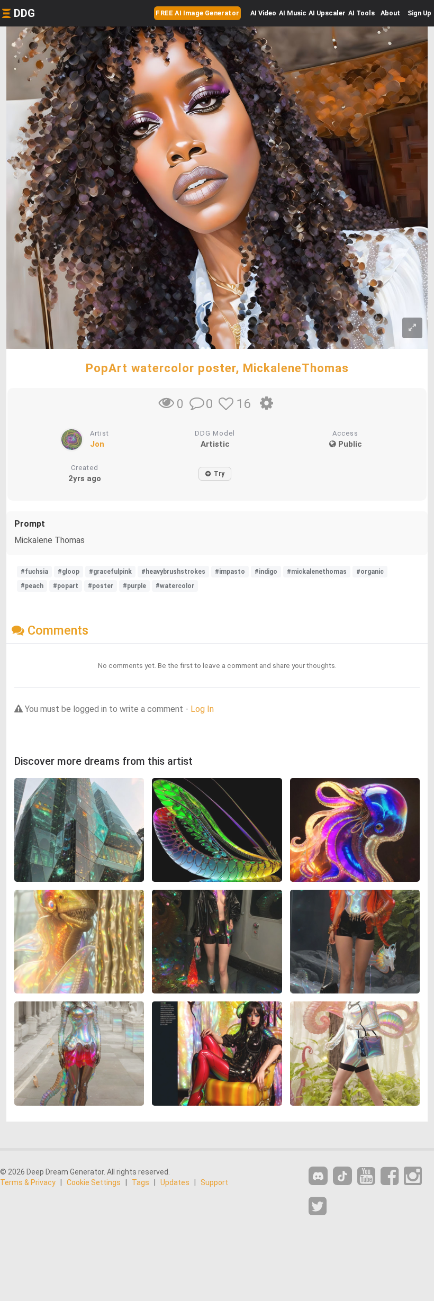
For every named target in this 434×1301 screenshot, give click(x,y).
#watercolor (175, 586)
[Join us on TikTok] (342, 1176)
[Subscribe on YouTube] (366, 1176)
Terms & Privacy (28, 1182)
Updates (174, 1182)
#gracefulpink (110, 571)
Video (263, 13)
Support (214, 1182)
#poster (100, 586)
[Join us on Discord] (318, 1176)
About (390, 13)
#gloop (68, 571)
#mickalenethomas (317, 571)
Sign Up (419, 13)
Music (292, 13)
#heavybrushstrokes (173, 571)
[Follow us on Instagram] (413, 1176)
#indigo (266, 571)
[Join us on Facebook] (390, 1176)
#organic (370, 571)
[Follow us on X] (318, 1206)
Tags (140, 1182)
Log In (202, 709)
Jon (97, 444)
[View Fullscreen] (412, 328)
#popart (65, 586)
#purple (134, 586)
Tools (361, 13)
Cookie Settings (94, 1182)
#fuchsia (34, 571)
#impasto (230, 571)
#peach (32, 586)
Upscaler (327, 13)
